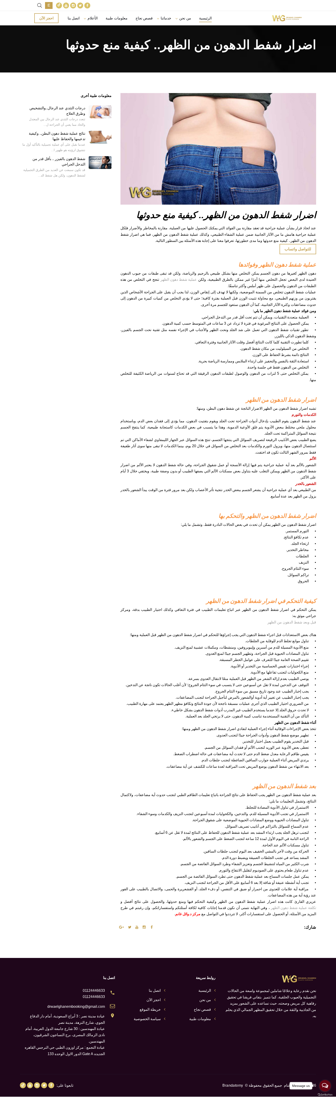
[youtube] (66, 5)
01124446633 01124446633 (94, 994)
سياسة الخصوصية (147, 1019)
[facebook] (87, 5)
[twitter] (80, 5)
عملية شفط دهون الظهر (178, 279)
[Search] (39, 5)
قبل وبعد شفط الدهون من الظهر (291, 622)
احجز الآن (46, 18)
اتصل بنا (74, 18)
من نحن (185, 18)
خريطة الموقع (150, 1009)
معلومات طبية (116, 18)
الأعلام (93, 18)
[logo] (287, 18)
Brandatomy (232, 1085)
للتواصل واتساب (298, 249)
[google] (59, 5)
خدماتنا (166, 18)
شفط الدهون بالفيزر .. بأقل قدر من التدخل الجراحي (58, 161)
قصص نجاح (144, 18)
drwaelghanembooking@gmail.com (76, 1006)
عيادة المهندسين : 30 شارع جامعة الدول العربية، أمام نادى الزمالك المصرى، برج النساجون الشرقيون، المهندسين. (65, 1035)
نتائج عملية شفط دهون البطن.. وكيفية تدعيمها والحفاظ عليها (57, 136)
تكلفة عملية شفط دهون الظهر (293, 908)
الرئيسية (205, 18)
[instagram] (73, 5)
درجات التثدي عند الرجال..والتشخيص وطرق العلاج (57, 110)
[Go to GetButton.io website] (325, 1094)
